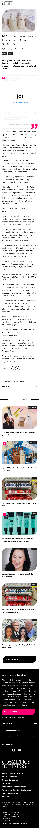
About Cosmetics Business (13, 774)
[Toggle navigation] (36, 3)
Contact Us (6, 783)
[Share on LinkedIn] (11, 368)
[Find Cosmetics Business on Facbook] (25, 751)
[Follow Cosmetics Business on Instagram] (14, 751)
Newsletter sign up (10, 780)
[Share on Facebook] (17, 368)
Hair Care (4, 53)
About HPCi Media (9, 777)
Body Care (34, 584)
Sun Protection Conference (13, 793)
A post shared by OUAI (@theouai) (20, 125)
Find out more (7, 723)
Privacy (24, 823)
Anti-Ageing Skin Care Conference (16, 790)
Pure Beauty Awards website (14, 787)
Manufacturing (33, 442)
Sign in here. (21, 717)
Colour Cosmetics (32, 407)
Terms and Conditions (11, 823)
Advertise (6, 797)
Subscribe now (11, 659)
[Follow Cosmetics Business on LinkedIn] (19, 751)
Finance (10, 53)
